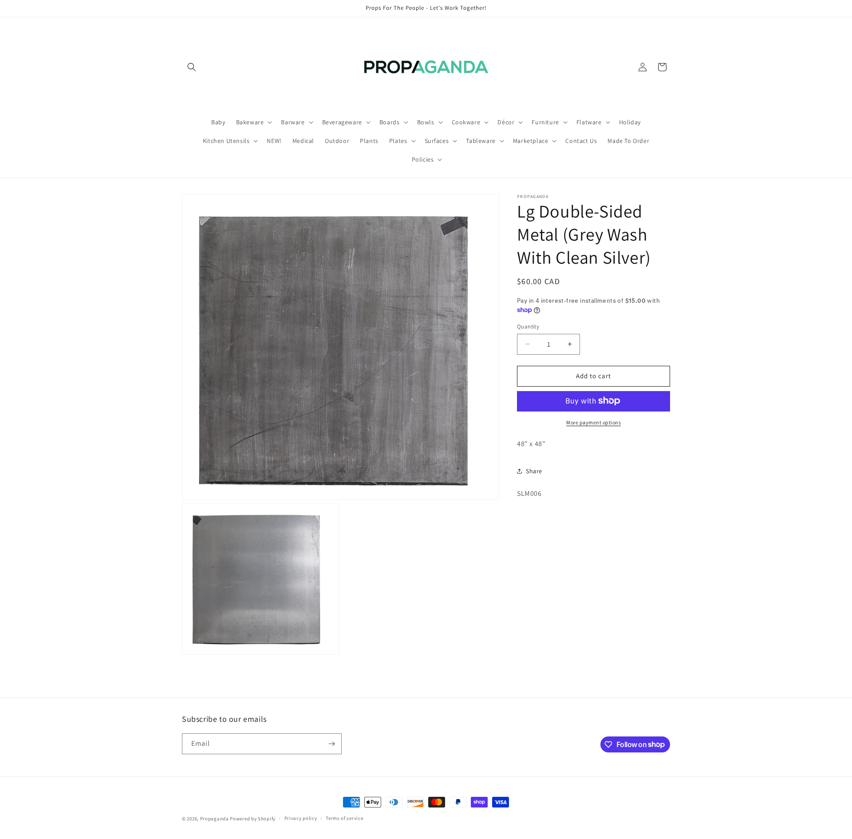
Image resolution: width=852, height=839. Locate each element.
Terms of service (344, 818)
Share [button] (534, 471)
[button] (191, 67)
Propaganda (214, 818)
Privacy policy (300, 818)
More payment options (593, 422)
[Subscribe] (331, 743)
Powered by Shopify (253, 818)
